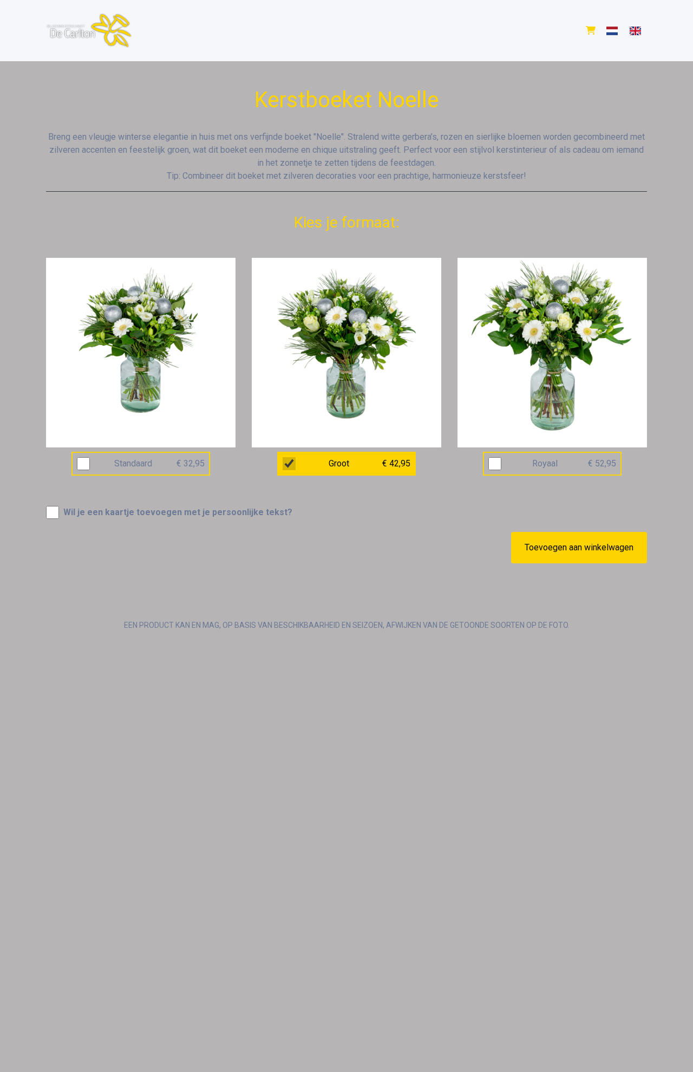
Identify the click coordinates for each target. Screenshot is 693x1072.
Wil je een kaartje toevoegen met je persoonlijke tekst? (177, 512)
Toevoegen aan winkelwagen (579, 547)
